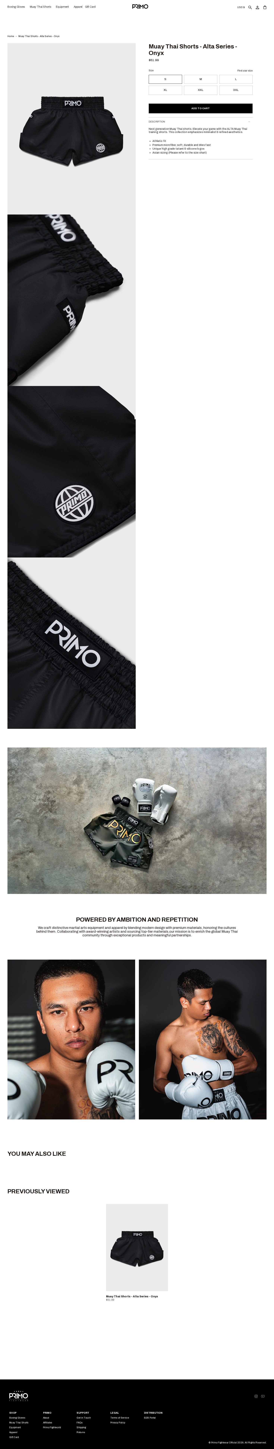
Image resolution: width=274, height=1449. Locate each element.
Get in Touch (84, 1417)
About (46, 1417)
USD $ (241, 7)
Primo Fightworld (52, 1427)
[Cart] (265, 7)
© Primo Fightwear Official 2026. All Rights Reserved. (238, 1442)
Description (157, 121)
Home (10, 36)
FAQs (79, 1422)
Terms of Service (119, 1417)
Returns (81, 1432)
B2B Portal (150, 1417)
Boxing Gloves (17, 1417)
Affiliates (47, 1422)
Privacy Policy (117, 1422)
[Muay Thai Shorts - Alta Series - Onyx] (137, 1247)
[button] (17, 7)
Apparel (13, 1432)
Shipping (81, 1427)
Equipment (15, 1427)
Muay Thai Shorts (19, 1422)
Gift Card (14, 1437)
